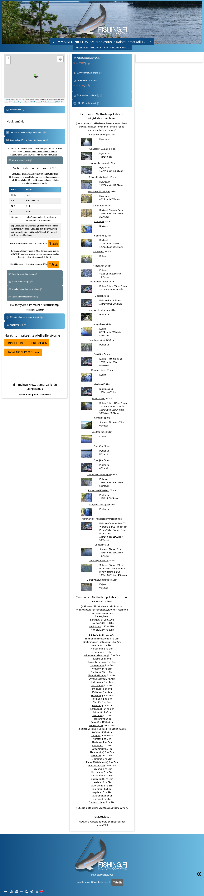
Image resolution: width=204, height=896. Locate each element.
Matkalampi (97, 796)
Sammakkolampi (97, 802)
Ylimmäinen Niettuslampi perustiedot (26, 132)
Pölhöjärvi (96, 755)
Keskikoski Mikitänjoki (99, 191)
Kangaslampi (96, 709)
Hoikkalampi (97, 772)
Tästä (53, 244)
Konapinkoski (98, 324)
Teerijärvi (95, 735)
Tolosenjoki (98, 236)
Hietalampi (97, 782)
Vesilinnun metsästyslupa (23, 297)
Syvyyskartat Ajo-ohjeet (87, 73)
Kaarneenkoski (98, 370)
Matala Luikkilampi (97, 675)
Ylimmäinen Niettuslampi (97, 639)
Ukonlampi (97, 759)
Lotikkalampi (97, 685)
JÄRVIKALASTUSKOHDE (88, 47)
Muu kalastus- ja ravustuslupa (25, 289)
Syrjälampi (97, 652)
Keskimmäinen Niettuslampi (97, 642)
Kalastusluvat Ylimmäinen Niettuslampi (27, 140)
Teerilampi (97, 699)
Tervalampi (97, 745)
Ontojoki (99, 545)
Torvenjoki (99, 221)
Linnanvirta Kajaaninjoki (99, 580)
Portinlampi (97, 705)
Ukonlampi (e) (97, 752)
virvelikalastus (31, 177)
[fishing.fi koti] (11, 891)
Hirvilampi (97, 742)
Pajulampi (97, 689)
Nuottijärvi (96, 672)
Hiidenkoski (98, 266)
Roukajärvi (96, 722)
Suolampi (97, 789)
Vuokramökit (15, 109)
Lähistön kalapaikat (86, 103)
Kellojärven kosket (99, 281)
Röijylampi (97, 769)
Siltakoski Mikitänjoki (98, 177)
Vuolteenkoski (99, 432)
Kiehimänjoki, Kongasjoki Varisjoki (99, 519)
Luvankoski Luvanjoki (99, 163)
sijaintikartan (114, 808)
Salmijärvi (96, 779)
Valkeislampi (97, 786)
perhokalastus (45, 177)
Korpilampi (97, 792)
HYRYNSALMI (111, 47)
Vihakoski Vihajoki (99, 340)
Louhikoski (98, 251)
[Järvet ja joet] (21, 891)
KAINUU (124, 47)
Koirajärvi (96, 669)
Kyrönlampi (97, 732)
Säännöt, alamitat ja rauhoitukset (24, 317)
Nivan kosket (98, 398)
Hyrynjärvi (95, 623)
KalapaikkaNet (100, 875)
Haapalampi (97, 695)
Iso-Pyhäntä (95, 626)
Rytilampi (97, 712)
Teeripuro (97, 719)
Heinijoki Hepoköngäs (99, 310)
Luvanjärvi (95, 620)
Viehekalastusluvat (20, 160)
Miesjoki (99, 296)
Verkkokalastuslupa (20, 281)
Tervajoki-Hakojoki (97, 662)
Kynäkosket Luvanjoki (99, 149)
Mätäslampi (97, 749)
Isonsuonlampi (97, 665)
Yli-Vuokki (99, 384)
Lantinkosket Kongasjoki (99, 474)
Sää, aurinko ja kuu (86, 95)
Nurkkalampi (97, 649)
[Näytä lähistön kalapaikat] (32, 891)
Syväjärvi (98, 354)
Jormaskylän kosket (98, 560)
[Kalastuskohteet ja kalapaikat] (16, 891)
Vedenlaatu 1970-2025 (85, 83)
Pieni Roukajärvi (96, 765)
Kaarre (96, 659)
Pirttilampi (97, 692)
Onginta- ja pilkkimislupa (22, 274)
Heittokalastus (15, 177)
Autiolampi (97, 715)
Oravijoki (97, 799)
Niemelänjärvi (96, 725)
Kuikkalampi (97, 682)
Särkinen (98, 418)
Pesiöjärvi (95, 630)
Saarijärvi (98, 446)
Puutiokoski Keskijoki (98, 490)
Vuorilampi (97, 645)
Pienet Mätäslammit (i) (97, 762)
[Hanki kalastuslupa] (37, 891)
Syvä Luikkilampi (97, 679)
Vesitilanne (14, 325)
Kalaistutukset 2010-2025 (86, 60)
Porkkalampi (97, 775)
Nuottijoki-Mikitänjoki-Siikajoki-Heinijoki (97, 729)
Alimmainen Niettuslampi (96, 655)
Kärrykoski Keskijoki (99, 504)
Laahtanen (98, 205)
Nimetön (97, 702)
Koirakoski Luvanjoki (99, 134)
